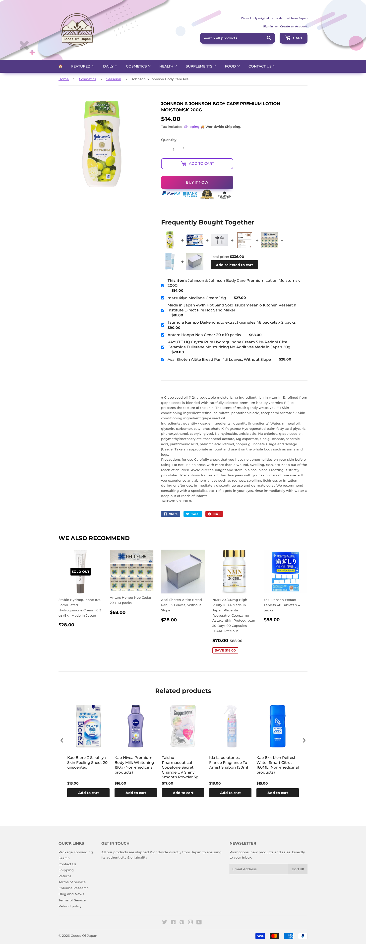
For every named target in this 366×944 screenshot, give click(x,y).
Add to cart (88, 793)
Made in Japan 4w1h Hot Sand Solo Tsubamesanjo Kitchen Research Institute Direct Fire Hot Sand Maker (232, 307)
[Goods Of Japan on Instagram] (190, 923)
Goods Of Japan (84, 936)
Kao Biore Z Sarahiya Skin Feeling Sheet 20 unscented (87, 762)
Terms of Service (72, 882)
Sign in (268, 26)
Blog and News (71, 894)
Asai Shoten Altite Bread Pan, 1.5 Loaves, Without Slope (219, 359)
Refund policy (70, 906)
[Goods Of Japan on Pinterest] (181, 923)
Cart (297, 38)
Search (64, 858)
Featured (81, 66)
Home (64, 79)
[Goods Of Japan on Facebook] (173, 923)
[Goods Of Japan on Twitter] (164, 923)
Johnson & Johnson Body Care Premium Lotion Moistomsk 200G (234, 283)
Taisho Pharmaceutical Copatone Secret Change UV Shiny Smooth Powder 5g (180, 767)
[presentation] (62, 740)
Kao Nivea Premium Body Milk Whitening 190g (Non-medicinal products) (134, 765)
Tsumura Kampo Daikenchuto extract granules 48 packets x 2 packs (232, 322)
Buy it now (197, 182)
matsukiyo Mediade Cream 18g (197, 297)
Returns (65, 876)
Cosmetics (137, 66)
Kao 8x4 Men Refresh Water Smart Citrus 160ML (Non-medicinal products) (277, 765)
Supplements (199, 66)
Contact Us (260, 66)
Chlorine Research (74, 888)
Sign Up (298, 869)
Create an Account (293, 26)
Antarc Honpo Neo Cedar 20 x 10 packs (204, 334)
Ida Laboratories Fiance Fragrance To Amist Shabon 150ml (228, 762)
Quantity (169, 140)
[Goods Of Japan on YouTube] (199, 923)
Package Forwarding (76, 852)
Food (231, 66)
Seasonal (113, 79)
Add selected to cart (234, 265)
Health (166, 66)
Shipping (191, 127)
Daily (109, 66)
